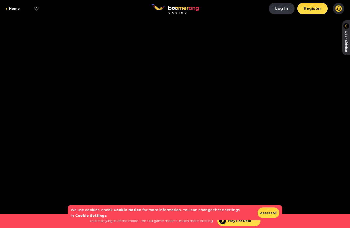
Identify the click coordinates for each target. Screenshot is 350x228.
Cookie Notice (127, 210)
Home (14, 8)
